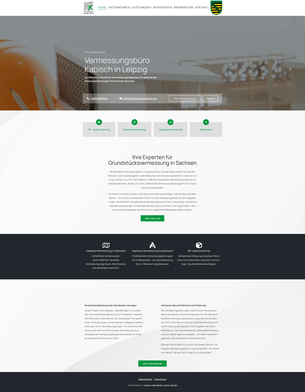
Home (102, 7)
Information (183, 7)
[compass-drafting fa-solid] (152, 245)
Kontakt (201, 7)
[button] (210, 98)
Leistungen (141, 7)
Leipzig (166, 385)
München (173, 385)
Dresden (160, 385)
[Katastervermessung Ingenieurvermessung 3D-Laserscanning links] (151, 8)
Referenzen (162, 7)
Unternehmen (119, 7)
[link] (141, 8)
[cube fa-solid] (199, 245)
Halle (154, 385)
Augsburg (147, 385)
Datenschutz (145, 379)
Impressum (160, 379)
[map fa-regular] (106, 245)
